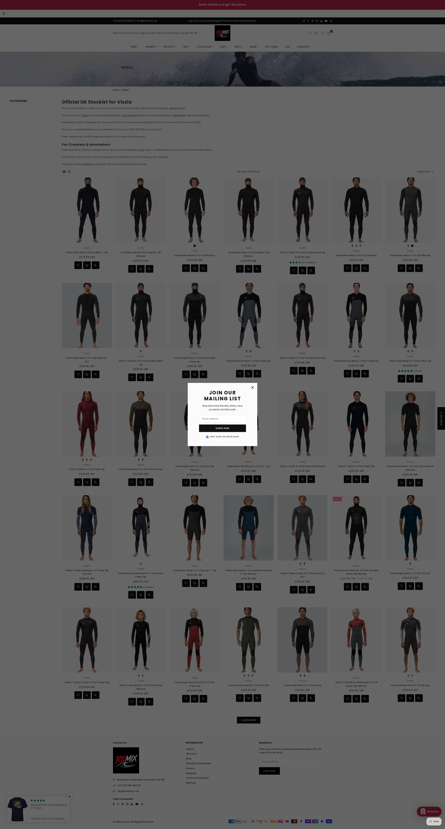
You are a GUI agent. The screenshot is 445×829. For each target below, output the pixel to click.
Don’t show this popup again (224, 436)
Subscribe (222, 428)
